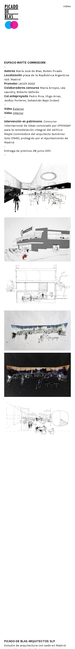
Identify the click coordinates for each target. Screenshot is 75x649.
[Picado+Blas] (11, 28)
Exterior (18, 109)
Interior (18, 113)
